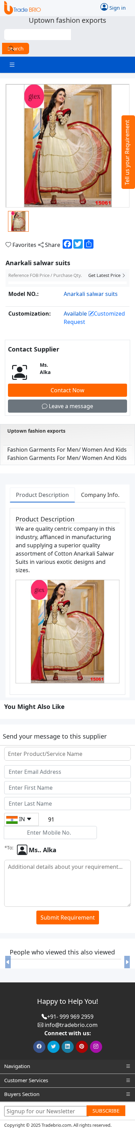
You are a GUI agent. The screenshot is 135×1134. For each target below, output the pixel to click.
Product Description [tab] (42, 495)
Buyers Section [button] (21, 1093)
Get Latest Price (105, 275)
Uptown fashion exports (36, 430)
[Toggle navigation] (12, 64)
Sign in (117, 7)
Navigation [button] (17, 1066)
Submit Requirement (67, 917)
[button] (8, 962)
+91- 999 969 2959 (70, 1016)
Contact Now (67, 390)
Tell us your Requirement (127, 152)
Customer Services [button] (26, 1080)
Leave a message (70, 406)
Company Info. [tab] (100, 495)
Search (16, 48)
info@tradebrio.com (71, 1025)
